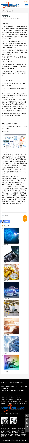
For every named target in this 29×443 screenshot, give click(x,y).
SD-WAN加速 (13, 428)
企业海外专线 (3, 436)
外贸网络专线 (17, 432)
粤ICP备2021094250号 (23, 440)
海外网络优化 (10, 434)
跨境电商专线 (17, 434)
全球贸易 (6, 217)
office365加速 (19, 431)
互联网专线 (7, 428)
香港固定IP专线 (4, 435)
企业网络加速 (3, 430)
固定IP (12, 430)
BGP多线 (3, 431)
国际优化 (22, 430)
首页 (2, 11)
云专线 (9, 430)
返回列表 (25, 219)
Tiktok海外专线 (10, 432)
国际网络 (7, 431)
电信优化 (17, 430)
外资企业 (6, 215)
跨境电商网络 (13, 431)
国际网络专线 (10, 435)
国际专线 (24, 428)
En (27, 1)
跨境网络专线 (17, 435)
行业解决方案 (9, 11)
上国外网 (19, 428)
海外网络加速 (23, 432)
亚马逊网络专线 (4, 434)
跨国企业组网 (23, 434)
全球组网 (23, 435)
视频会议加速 (3, 432)
